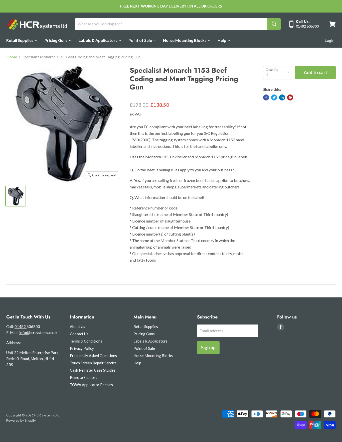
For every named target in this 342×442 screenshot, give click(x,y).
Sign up (208, 347)
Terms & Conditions (86, 341)
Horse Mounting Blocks (185, 40)
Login (329, 40)
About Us (77, 326)
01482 (21, 326)
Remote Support (83, 377)
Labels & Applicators (98, 40)
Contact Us (79, 334)
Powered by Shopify (21, 420)
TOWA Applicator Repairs (91, 384)
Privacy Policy (82, 348)
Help (222, 40)
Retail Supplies (20, 40)
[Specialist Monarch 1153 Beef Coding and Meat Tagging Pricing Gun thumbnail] (16, 196)
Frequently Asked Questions (93, 355)
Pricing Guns (56, 40)
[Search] (274, 24)
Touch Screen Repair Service (93, 363)
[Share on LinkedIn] (282, 97)
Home (11, 57)
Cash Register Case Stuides (92, 370)
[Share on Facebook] (266, 97)
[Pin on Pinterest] (290, 97)
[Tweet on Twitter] (274, 97)
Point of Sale (140, 40)
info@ (24, 332)
